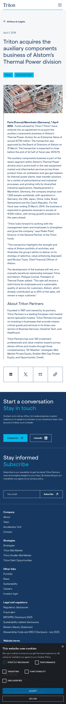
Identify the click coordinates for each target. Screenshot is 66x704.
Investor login (10, 593)
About (6, 517)
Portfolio (7, 574)
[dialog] (33, 673)
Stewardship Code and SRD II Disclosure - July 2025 (31, 632)
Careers (7, 588)
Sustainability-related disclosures (21, 622)
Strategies (9, 545)
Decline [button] (33, 699)
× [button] (62, 646)
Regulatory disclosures (15, 607)
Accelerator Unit (12, 527)
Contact (7, 532)
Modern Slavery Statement (18, 627)
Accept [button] (33, 691)
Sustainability (10, 584)
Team (6, 522)
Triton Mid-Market (13, 550)
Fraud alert (9, 612)
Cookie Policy (44, 657)
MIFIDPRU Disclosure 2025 (17, 617)
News (6, 579)
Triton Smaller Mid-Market (17, 555)
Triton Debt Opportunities (17, 560)
